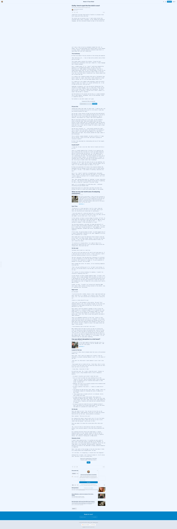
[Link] (70, 53)
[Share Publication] (166, 2)
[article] (88, 489)
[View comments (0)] (75, 12)
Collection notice (95, 522)
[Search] (164, 2)
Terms (91, 522)
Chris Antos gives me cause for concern (78, 496)
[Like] (73, 12)
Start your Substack (86, 524)
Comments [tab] (74, 473)
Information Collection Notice (88, 485)
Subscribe (169, 1)
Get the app (93, 524)
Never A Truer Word (75, 194)
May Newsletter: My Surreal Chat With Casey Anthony (83, 501)
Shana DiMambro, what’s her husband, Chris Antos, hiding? (82, 495)
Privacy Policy (95, 485)
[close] (97, 470)
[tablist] (76, 473)
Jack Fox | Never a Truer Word (78, 9)
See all (73, 508)
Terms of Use (93, 484)
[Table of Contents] (1, 264)
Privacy (89, 522)
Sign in (174, 1)
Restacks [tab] (77, 473)
